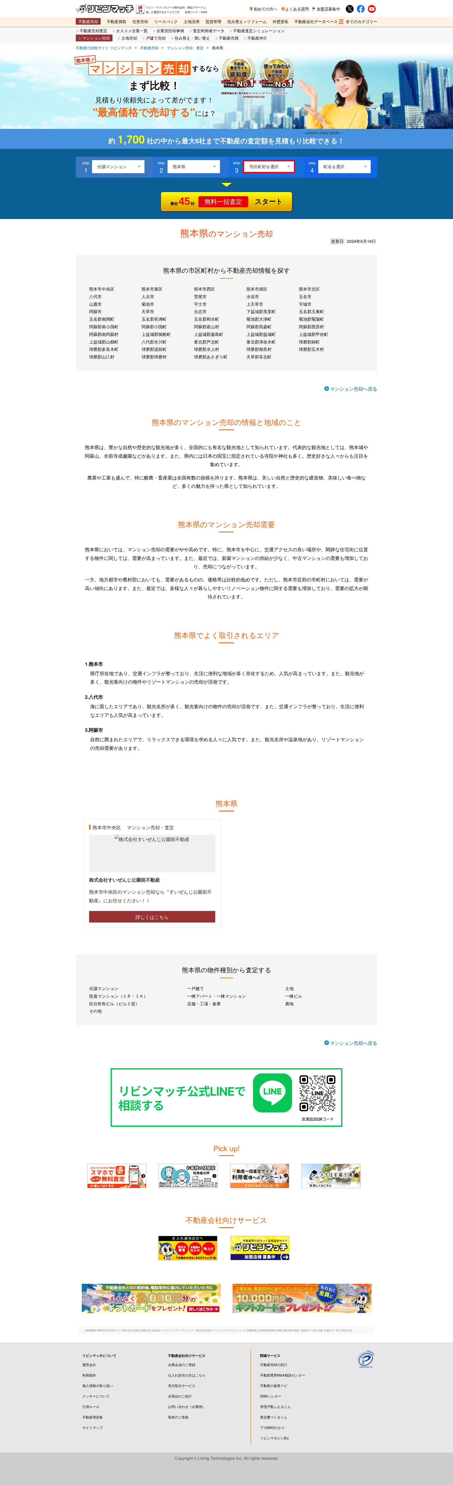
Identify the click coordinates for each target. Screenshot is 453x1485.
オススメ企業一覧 (132, 30)
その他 (95, 1011)
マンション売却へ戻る (353, 388)
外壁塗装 (280, 21)
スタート (226, 201)
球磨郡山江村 (101, 357)
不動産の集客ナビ (273, 1385)
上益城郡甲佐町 (313, 334)
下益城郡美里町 (261, 311)
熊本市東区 (152, 289)
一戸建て (195, 988)
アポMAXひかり (272, 1427)
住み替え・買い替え (192, 38)
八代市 (95, 296)
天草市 (148, 311)
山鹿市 (95, 304)
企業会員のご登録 (181, 1364)
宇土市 (200, 304)
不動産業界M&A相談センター (282, 1375)
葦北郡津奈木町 (261, 342)
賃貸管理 (213, 21)
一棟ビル (293, 996)
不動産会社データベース (316, 21)
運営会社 (89, 1364)
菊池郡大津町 (259, 319)
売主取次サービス (181, 1385)
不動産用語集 (92, 1417)
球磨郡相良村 (259, 349)
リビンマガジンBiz (274, 1437)
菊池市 (148, 304)
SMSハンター (270, 1396)
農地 (289, 1004)
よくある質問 (297, 9)
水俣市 (252, 296)
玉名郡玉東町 (311, 311)
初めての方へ (265, 9)
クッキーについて (96, 1396)
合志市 (200, 311)
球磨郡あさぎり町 (211, 357)
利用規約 (89, 1375)
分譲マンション (103, 988)
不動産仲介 (257, 38)
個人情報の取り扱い (97, 1385)
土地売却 (129, 38)
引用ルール (90, 1406)
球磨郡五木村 (311, 349)
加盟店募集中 (328, 9)
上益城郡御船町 (156, 334)
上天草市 (254, 304)
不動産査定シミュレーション (258, 30)
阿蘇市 (95, 311)
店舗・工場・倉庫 (204, 1004)
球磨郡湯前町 (154, 349)
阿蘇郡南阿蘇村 (103, 334)
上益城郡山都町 (103, 342)
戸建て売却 (156, 38)
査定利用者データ (208, 30)
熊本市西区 (204, 289)
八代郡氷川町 (154, 342)
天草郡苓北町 (259, 357)
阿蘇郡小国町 (154, 327)
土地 (289, 988)
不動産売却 (88, 21)
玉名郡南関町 (101, 319)
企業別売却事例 (170, 30)
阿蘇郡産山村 (206, 327)
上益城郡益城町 (261, 334)
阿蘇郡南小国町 (103, 327)
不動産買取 (116, 21)
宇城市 (305, 304)
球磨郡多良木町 (103, 349)
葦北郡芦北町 (206, 342)
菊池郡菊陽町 (311, 319)
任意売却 (140, 21)
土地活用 (191, 21)
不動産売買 (229, 38)
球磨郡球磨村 (154, 357)
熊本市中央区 (101, 289)
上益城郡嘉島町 (208, 334)
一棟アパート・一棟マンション (216, 996)
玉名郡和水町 (206, 319)
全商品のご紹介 (180, 1396)
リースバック (166, 21)
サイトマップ (92, 1427)
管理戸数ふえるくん (275, 1406)
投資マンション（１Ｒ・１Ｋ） (118, 996)
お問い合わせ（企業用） (187, 1406)
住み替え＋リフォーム (247, 21)
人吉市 (148, 296)
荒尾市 (200, 296)
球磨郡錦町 (309, 342)
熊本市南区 (256, 289)
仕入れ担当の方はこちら (187, 1375)
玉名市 (305, 296)
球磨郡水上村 (206, 349)
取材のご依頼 (178, 1417)
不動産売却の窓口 (273, 1364)
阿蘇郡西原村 (311, 327)
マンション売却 (96, 38)
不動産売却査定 (93, 30)
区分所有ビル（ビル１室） (114, 1004)
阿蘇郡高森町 (259, 327)
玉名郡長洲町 (154, 319)
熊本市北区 (309, 289)
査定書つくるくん (273, 1417)
